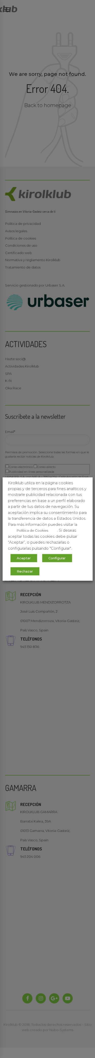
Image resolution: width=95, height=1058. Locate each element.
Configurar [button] (57, 558)
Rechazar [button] (25, 571)
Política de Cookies (32, 530)
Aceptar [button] (24, 558)
